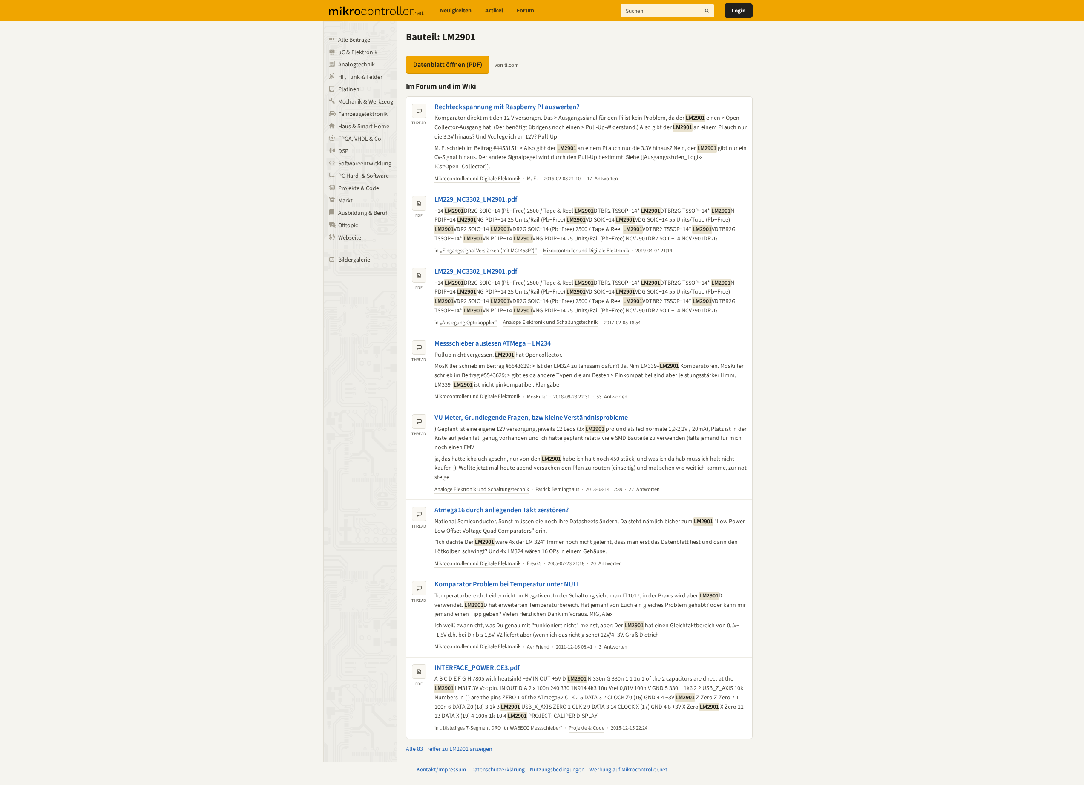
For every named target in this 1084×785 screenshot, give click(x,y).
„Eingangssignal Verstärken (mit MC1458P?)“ (488, 250)
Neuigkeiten (456, 10)
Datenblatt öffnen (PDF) (447, 64)
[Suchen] (707, 10)
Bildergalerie (354, 260)
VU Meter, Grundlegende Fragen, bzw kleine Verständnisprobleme (531, 418)
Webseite (349, 238)
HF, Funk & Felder (360, 77)
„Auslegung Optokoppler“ (468, 322)
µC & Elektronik (357, 52)
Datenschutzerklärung (498, 769)
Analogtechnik (356, 65)
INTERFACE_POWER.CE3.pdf (477, 668)
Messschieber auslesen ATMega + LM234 (492, 343)
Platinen (348, 89)
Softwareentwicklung (364, 163)
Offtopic (348, 225)
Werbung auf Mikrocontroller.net (628, 769)
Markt (345, 200)
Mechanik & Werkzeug (365, 102)
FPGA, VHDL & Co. (360, 139)
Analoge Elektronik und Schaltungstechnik (550, 322)
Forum (525, 10)
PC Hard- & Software (363, 176)
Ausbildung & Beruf (362, 213)
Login (738, 10)
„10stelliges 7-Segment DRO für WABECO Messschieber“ (501, 728)
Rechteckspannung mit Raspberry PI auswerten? (506, 107)
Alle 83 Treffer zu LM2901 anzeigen (449, 749)
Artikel (494, 10)
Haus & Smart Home (363, 126)
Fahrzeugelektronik (363, 114)
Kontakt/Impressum (441, 769)
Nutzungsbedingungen (557, 769)
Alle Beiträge (354, 40)
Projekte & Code (358, 188)
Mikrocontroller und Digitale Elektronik (477, 178)
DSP (343, 151)
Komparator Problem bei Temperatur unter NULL (507, 584)
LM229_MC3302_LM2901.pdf (475, 199)
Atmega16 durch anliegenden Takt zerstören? (501, 510)
